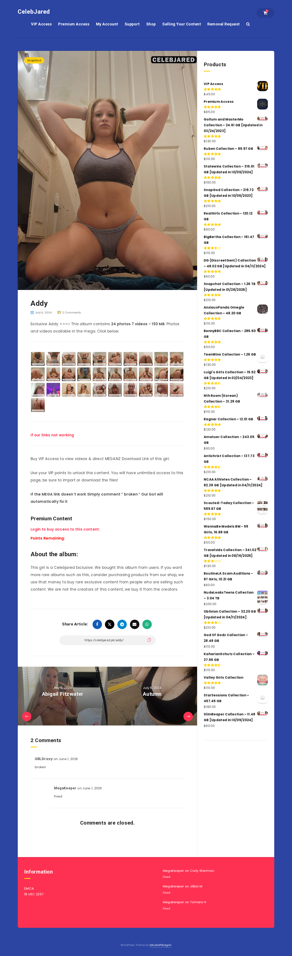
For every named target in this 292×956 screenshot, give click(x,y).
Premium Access (73, 24)
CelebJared (34, 11)
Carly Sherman (202, 870)
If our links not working (52, 435)
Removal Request (223, 24)
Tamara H (198, 902)
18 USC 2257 (34, 894)
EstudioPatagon (160, 945)
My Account (107, 24)
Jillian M (196, 886)
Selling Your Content (181, 24)
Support (132, 24)
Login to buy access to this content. (65, 529)
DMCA (29, 888)
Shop (151, 24)
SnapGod (34, 60)
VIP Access (41, 24)
